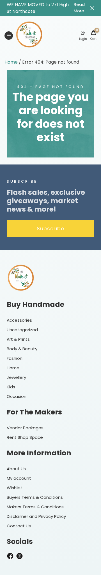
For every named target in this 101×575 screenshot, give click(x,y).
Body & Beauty (22, 349)
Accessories (19, 320)
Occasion (16, 396)
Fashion (14, 358)
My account (19, 478)
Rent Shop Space (25, 437)
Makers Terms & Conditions (35, 507)
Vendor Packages (25, 428)
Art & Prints (18, 339)
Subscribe (50, 228)
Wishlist (14, 488)
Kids (11, 387)
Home (11, 62)
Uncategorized (22, 330)
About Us (16, 469)
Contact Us (19, 526)
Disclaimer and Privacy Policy (36, 516)
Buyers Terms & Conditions (35, 497)
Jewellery (16, 377)
